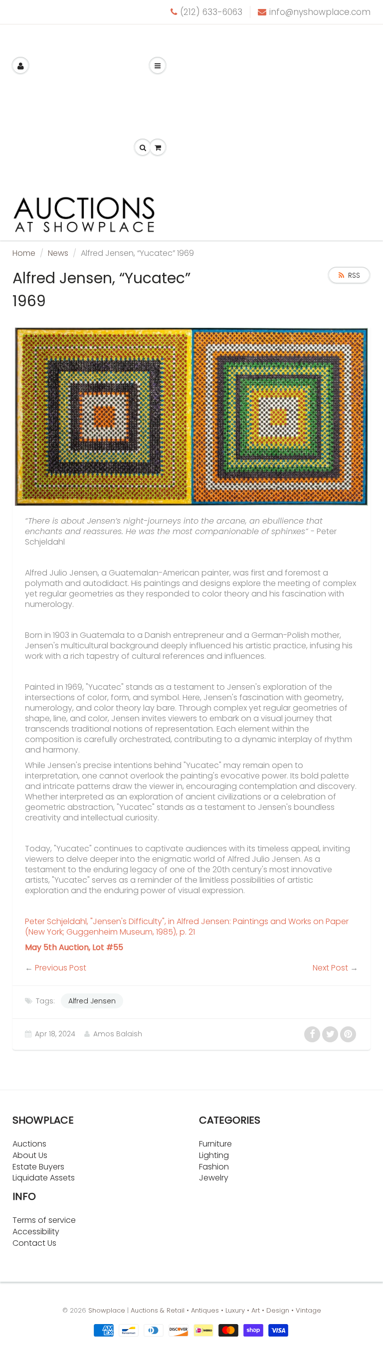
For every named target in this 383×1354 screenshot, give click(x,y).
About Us (29, 1155)
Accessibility (35, 1231)
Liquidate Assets (43, 1177)
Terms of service (44, 1220)
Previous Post (60, 967)
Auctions (29, 1144)
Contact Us (34, 1243)
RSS (354, 275)
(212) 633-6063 (211, 12)
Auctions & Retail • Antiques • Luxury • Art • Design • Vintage (226, 1310)
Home (23, 253)
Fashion (214, 1166)
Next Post (330, 967)
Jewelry (213, 1177)
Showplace (106, 1310)
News (58, 253)
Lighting (214, 1155)
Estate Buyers (38, 1166)
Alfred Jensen (92, 1001)
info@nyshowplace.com (320, 12)
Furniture (215, 1144)
